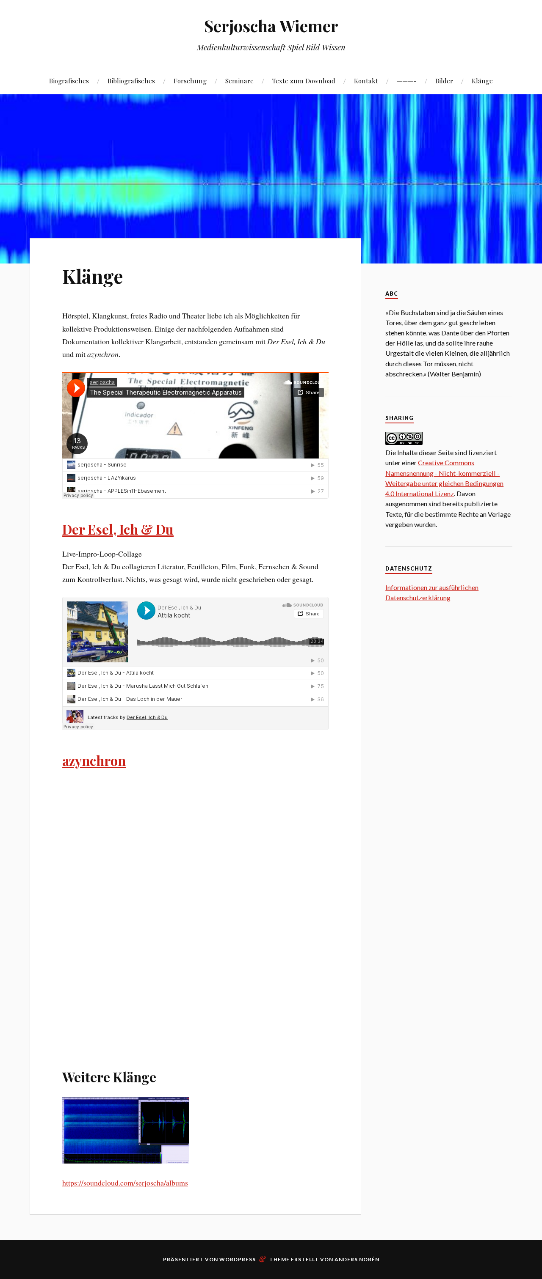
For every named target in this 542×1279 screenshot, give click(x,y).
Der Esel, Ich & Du (118, 529)
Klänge (482, 80)
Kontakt (366, 80)
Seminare (239, 80)
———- (407, 80)
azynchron (94, 760)
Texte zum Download (303, 80)
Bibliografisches (131, 80)
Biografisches (69, 80)
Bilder (444, 80)
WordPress (237, 1259)
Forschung (190, 80)
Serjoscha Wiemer (271, 25)
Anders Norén (357, 1259)
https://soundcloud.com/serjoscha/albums (125, 1182)
